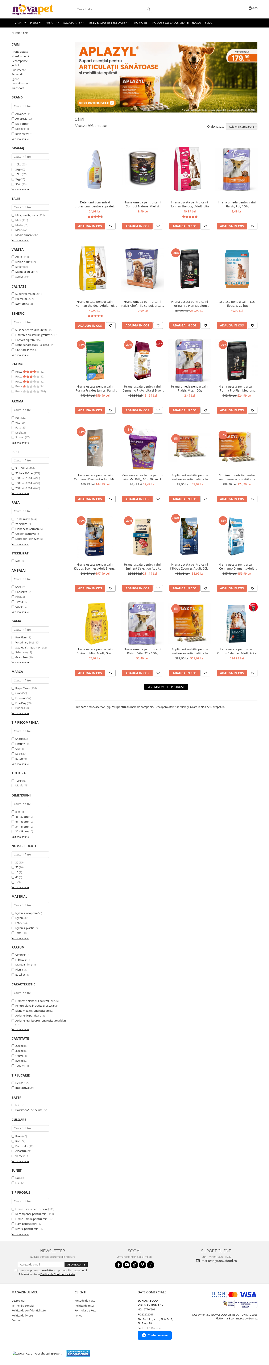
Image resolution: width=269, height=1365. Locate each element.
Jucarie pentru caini (27, 1229)
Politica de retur (84, 1305)
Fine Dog (20, 703)
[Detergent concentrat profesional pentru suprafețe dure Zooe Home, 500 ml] (95, 169)
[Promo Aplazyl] (166, 77)
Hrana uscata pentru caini (31, 1209)
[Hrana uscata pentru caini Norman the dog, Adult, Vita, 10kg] (189, 169)
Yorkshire (21, 524)
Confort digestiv (25, 340)
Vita (17, 422)
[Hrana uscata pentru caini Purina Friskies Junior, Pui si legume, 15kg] (95, 360)
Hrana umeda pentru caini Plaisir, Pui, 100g (237, 204)
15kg (18, 174)
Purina (19, 708)
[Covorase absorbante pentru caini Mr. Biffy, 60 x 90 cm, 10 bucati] (142, 447)
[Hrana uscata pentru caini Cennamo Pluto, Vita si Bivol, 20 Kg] (142, 360)
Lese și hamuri (20, 83)
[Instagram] (150, 1264)
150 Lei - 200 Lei (25, 483)
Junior (19, 267)
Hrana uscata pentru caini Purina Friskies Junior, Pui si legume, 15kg (95, 388)
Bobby (19, 129)
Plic (17, 597)
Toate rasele (22, 519)
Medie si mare (24, 235)
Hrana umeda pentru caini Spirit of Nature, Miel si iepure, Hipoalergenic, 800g (142, 204)
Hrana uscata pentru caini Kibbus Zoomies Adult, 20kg (189, 566)
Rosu (18, 1136)
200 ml (19, 1046)
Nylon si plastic (24, 928)
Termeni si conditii (23, 1305)
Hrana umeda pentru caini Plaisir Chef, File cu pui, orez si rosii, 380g (142, 304)
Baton (19, 758)
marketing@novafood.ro (219, 1261)
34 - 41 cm (21, 826)
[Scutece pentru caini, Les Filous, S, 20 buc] (236, 268)
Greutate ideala (24, 350)
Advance (20, 114)
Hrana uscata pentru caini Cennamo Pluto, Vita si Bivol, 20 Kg (142, 388)
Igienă (15, 79)
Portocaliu (21, 1146)
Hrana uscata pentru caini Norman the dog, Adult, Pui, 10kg (95, 304)
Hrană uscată (20, 52)
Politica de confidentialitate (29, 1310)
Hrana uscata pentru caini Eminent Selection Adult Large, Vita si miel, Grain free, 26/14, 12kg (142, 566)
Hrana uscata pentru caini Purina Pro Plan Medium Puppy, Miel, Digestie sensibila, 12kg (237, 388)
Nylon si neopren (26, 913)
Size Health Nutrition (28, 647)
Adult (18, 257)
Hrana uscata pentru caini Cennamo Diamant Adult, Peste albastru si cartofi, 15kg (237, 566)
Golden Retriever (25, 534)
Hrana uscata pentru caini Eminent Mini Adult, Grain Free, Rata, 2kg (95, 651)
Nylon (19, 918)
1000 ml (20, 1066)
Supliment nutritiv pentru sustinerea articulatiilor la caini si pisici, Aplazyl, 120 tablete (237, 477)
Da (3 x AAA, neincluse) (29, 1110)
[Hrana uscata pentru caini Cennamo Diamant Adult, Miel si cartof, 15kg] (95, 447)
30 (16, 862)
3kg (17, 169)
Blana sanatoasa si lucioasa (32, 345)
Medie (19, 225)
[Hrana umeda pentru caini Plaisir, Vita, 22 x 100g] (142, 623)
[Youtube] (126, 1264)
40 (16, 877)
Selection (21, 652)
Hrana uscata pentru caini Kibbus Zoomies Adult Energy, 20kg (95, 566)
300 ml (19, 1051)
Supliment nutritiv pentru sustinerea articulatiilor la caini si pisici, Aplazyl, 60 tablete (189, 477)
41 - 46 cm (21, 821)
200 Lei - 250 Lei (25, 488)
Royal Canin (22, 688)
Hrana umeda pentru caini (31, 1219)
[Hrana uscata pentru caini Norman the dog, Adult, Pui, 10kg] (95, 269)
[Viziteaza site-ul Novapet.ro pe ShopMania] (78, 1353)
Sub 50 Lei (21, 468)
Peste (19, 371)
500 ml (19, 1060)
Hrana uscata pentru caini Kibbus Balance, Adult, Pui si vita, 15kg (237, 651)
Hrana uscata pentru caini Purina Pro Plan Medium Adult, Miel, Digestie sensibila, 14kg (189, 304)
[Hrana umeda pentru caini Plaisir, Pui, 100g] (236, 169)
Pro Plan (20, 637)
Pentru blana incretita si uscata (34, 1005)
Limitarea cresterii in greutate (33, 335)
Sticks (18, 754)
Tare (18, 780)
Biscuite (20, 744)
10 (16, 872)
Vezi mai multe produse (166, 687)
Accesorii (17, 74)
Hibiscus (20, 960)
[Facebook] (118, 1264)
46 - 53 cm (21, 817)
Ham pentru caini (26, 1224)
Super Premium (25, 294)
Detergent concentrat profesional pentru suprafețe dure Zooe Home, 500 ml (95, 204)
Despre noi (18, 1300)
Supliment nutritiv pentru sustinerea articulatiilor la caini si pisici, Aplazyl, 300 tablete (189, 651)
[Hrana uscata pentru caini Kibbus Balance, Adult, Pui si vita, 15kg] (236, 623)
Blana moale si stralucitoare (32, 1011)
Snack (19, 739)
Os (17, 749)
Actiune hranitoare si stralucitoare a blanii (41, 1020)
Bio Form (21, 124)
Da (17, 560)
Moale (19, 785)
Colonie (20, 954)
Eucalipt (20, 974)
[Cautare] (148, 9)
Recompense (20, 61)
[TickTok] (134, 1264)
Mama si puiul (24, 272)
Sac (17, 587)
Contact (16, 1320)
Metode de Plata (85, 1300)
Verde (19, 1156)
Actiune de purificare (28, 1015)
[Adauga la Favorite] (111, 226)
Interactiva (22, 1088)
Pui (17, 417)
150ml (19, 1056)
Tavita (19, 602)
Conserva (21, 592)
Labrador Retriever (27, 539)
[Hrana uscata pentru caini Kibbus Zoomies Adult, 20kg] (189, 536)
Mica (18, 220)
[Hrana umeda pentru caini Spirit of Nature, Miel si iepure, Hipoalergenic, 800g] (142, 169)
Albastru (20, 1151)
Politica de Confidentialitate (57, 1274)
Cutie (18, 606)
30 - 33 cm (21, 831)
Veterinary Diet (24, 642)
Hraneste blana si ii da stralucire (35, 1001)
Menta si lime (23, 964)
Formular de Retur (86, 1310)
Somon (19, 437)
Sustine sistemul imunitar (31, 330)
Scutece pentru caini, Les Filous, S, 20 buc (237, 304)
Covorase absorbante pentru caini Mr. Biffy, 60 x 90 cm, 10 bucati (142, 477)
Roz (17, 1141)
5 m (17, 811)
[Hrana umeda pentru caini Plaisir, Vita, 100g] (189, 360)
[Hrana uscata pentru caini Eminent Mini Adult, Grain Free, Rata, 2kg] (95, 623)
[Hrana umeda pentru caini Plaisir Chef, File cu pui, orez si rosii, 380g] (142, 268)
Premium (21, 299)
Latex (18, 923)
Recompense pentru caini (31, 1214)
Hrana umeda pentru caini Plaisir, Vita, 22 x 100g (142, 651)
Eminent (20, 698)
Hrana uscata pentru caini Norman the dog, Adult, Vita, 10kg (190, 204)
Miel (18, 432)
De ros (19, 1083)
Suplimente (19, 70)
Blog (208, 23)
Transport (18, 88)
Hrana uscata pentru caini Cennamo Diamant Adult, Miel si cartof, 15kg (95, 477)
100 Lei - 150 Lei (25, 478)
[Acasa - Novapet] (33, 9)
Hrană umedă (20, 56)
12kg (18, 164)
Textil (18, 933)
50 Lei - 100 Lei (24, 473)
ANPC (78, 1315)
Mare (18, 230)
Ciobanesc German (27, 529)
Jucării (15, 65)
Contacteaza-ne (157, 1335)
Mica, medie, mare (26, 215)
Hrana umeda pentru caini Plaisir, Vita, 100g (189, 388)
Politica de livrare (22, 1315)
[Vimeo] (142, 1264)
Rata (18, 427)
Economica (22, 303)
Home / (17, 33)
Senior (19, 276)
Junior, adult (22, 262)
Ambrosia (21, 119)
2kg (17, 179)
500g (18, 184)
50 (16, 867)
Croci (18, 693)
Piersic (19, 969)
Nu (17, 1105)
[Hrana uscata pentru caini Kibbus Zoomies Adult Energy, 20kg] (95, 536)
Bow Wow (21, 133)
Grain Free (21, 657)
